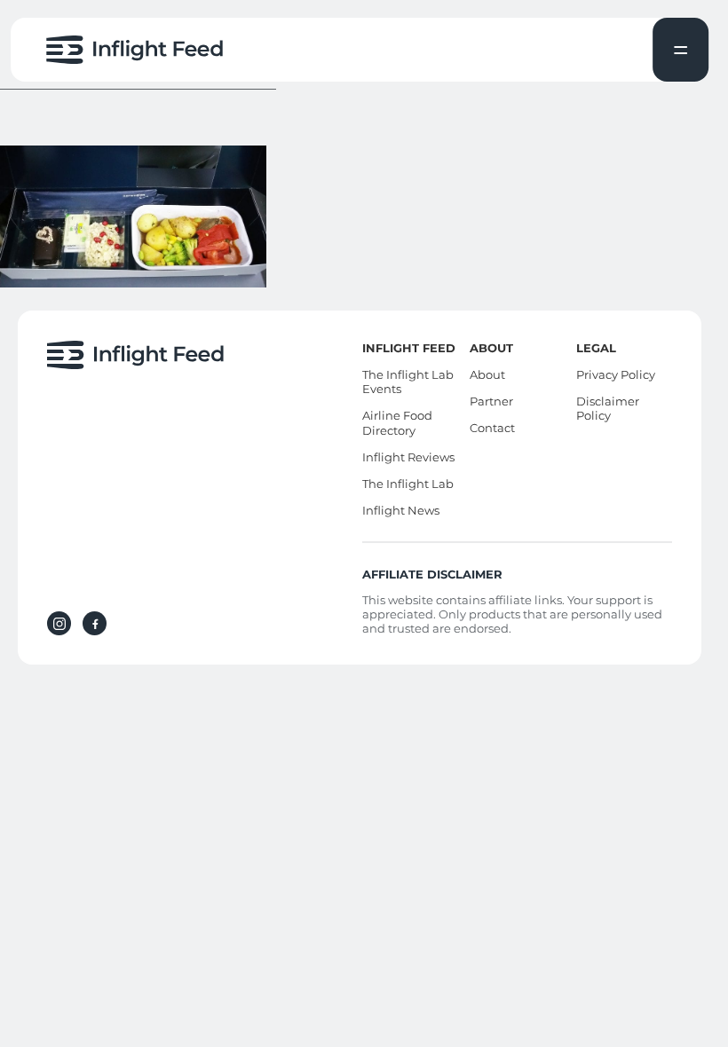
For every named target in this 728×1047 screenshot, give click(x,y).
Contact (492, 428)
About (487, 374)
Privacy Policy (615, 374)
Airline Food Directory (397, 422)
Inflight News (400, 510)
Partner (491, 401)
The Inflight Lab (408, 483)
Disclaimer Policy (607, 408)
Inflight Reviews (408, 457)
